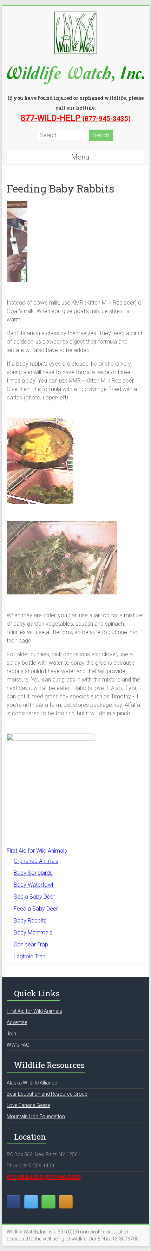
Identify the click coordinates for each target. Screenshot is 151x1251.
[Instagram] (66, 1201)
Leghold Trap (30, 956)
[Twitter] (31, 1201)
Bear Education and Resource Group (47, 1094)
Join (11, 1033)
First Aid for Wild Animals (37, 850)
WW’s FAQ (18, 1045)
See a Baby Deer (34, 896)
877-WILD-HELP (76, 118)
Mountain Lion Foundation (36, 1116)
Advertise (17, 1022)
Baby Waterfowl (33, 884)
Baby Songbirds (33, 872)
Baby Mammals (33, 932)
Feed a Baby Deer (36, 908)
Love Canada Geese (28, 1105)
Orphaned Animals (36, 861)
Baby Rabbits (30, 920)
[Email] (48, 1201)
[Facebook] (13, 1201)
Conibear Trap (31, 944)
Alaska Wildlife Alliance (32, 1083)
